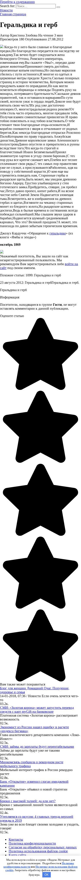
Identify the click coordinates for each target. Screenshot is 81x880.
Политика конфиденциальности (32, 843)
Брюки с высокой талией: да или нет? (28, 801)
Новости (6, 10)
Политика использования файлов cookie (38, 851)
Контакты (16, 839)
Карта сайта (17, 855)
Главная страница (13, 14)
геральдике (57, 233)
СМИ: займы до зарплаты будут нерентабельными (37, 746)
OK (46, 874)
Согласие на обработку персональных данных (43, 847)
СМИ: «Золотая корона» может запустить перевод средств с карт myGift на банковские (37, 709)
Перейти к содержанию (17, 2)
